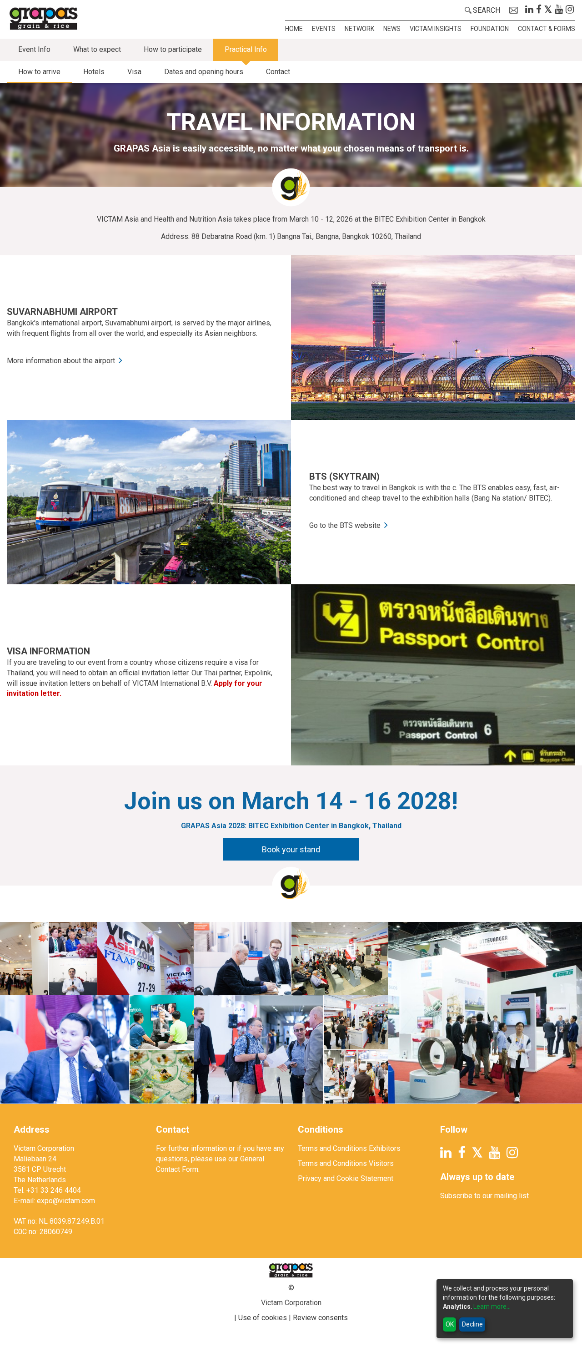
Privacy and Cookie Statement (345, 1178)
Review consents (320, 1317)
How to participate (173, 49)
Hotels (94, 71)
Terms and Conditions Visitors (346, 1163)
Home (294, 28)
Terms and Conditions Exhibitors (349, 1148)
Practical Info (246, 49)
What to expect (97, 49)
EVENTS (324, 28)
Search (486, 10)
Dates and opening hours (203, 71)
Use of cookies (262, 1317)
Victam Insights (436, 28)
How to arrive (39, 71)
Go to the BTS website (345, 525)
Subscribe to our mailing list (484, 1195)
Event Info (34, 49)
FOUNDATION (490, 28)
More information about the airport (61, 360)
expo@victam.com (66, 1200)
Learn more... (492, 1306)
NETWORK (359, 28)
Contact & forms (546, 28)
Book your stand (291, 849)
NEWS (392, 28)
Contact (278, 71)
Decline (472, 1324)
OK (450, 1324)
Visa (134, 71)
